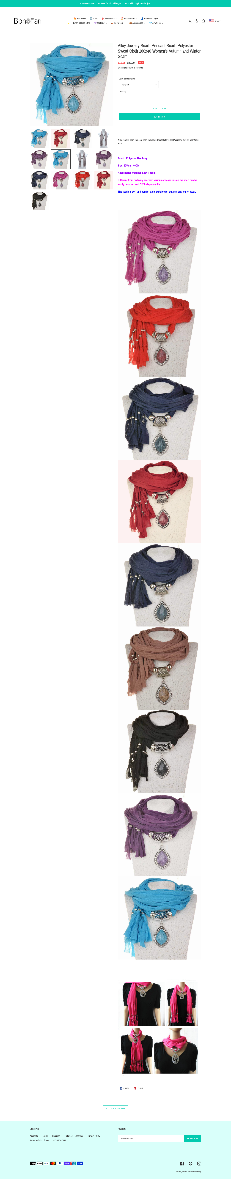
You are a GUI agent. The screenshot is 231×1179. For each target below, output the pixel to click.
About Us (34, 1136)
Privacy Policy (94, 1136)
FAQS (45, 1136)
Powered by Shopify (194, 1172)
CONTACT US (59, 1140)
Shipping (121, 68)
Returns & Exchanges (74, 1136)
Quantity (122, 91)
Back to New (118, 1109)
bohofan (184, 1172)
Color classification (127, 78)
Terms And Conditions (39, 1140)
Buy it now (159, 117)
